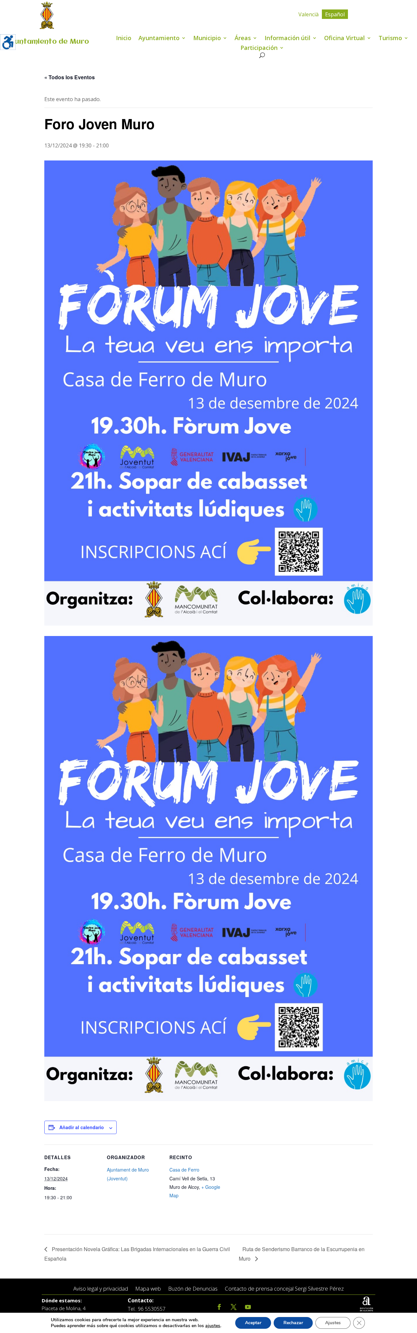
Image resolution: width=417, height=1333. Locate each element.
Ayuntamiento (159, 39)
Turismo (390, 39)
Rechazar (293, 1323)
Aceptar (253, 1323)
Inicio (123, 39)
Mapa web (148, 1288)
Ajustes (333, 1323)
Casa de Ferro (184, 1169)
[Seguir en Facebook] (219, 1307)
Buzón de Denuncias (193, 1288)
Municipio (207, 39)
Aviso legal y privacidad (100, 1288)
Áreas (243, 39)
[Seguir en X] (233, 1307)
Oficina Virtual (344, 39)
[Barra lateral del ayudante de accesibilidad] (8, 42)
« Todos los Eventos (69, 77)
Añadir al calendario (81, 1127)
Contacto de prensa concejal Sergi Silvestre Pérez (284, 1288)
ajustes (212, 1326)
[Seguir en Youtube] (248, 1307)
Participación (259, 48)
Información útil (287, 39)
